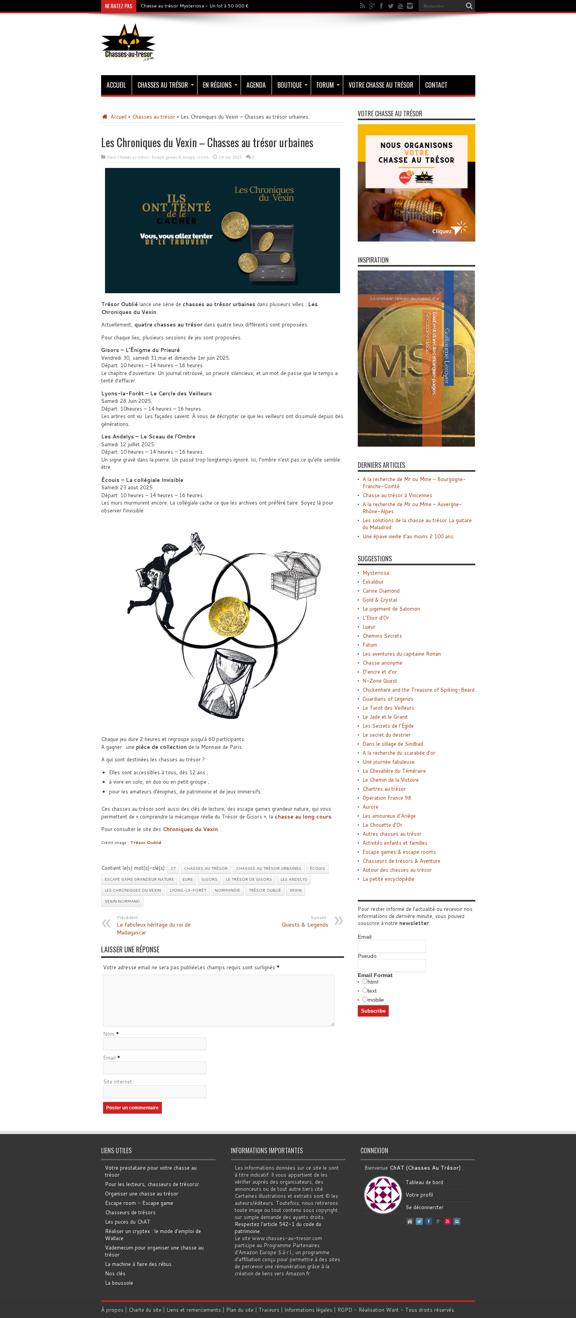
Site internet (117, 1081)
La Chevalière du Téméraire (394, 770)
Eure (188, 879)
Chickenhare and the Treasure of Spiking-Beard (418, 689)
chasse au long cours (303, 816)
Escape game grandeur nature (139, 879)
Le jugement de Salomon (391, 608)
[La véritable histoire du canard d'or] (416, 444)
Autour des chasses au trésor (397, 869)
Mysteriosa (375, 572)
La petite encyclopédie (388, 878)
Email (109, 1057)
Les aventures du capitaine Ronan (401, 653)
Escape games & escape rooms (180, 157)
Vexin (296, 890)
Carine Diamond (381, 590)
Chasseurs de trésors (130, 1212)
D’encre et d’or (379, 671)
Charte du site (145, 1309)
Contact (436, 85)
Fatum (369, 644)
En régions (217, 85)
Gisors (209, 879)
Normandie (227, 890)
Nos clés (115, 1273)
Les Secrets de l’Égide (388, 725)
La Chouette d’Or (382, 824)
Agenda (256, 85)
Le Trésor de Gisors (249, 879)
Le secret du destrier (386, 734)
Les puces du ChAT (127, 1221)
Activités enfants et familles (394, 842)
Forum (325, 85)
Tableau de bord (424, 1182)
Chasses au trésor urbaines (268, 868)
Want (392, 1309)
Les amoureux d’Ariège (389, 815)
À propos (112, 1309)
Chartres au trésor (384, 788)
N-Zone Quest (379, 680)
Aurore (370, 806)
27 (173, 868)
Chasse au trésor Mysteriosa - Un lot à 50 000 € (194, 5)
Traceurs (269, 1309)
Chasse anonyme (382, 662)
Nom (108, 1033)
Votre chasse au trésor (381, 85)
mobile (376, 1000)
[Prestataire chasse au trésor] (416, 239)
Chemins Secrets (382, 635)
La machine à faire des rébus (138, 1264)
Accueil (116, 85)
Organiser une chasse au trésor (141, 1193)
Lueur (368, 626)
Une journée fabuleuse (388, 761)
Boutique (289, 85)
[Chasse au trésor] (128, 55)
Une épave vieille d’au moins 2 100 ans (407, 536)
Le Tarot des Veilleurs (388, 707)
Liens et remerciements (194, 1309)
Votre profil (419, 1194)
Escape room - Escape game (139, 1202)
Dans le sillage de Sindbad (392, 743)
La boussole (119, 1282)
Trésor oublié (265, 890)
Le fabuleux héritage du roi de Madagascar (154, 925)
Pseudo (367, 956)
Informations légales (308, 1309)
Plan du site (240, 1309)
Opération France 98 (386, 797)
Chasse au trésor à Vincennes (397, 495)
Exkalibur (373, 581)
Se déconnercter (425, 1207)
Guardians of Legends (387, 698)
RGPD (344, 1309)
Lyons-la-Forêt (188, 890)
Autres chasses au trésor (392, 833)
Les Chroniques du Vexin (133, 890)
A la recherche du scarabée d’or (398, 752)
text (372, 991)
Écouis (317, 868)
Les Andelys (294, 879)
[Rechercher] (469, 6)
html (373, 982)
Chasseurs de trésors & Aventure (401, 860)
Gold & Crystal (379, 599)
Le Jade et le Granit (385, 716)
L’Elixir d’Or (375, 617)
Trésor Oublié (145, 842)
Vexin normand (122, 901)
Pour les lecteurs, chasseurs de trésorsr (152, 1184)
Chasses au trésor (163, 85)
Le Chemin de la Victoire (390, 779)
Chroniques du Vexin (190, 829)
